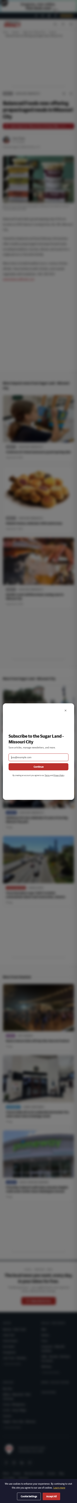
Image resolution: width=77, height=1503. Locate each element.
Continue (39, 766)
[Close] (65, 710)
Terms (47, 775)
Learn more (59, 1487)
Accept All (51, 1496)
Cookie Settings (29, 1496)
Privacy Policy (59, 775)
